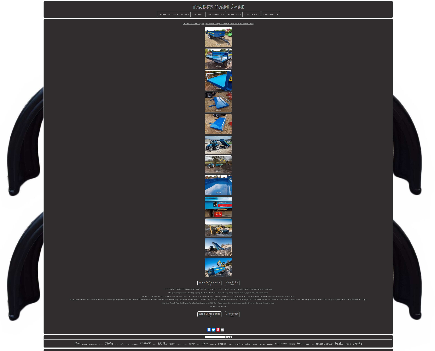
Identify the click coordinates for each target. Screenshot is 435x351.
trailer (145, 343)
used (154, 344)
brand (255, 344)
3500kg (162, 343)
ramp (348, 343)
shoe (128, 344)
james (292, 343)
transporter (324, 343)
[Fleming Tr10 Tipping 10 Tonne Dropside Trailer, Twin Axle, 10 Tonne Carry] (218, 37)
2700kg (357, 343)
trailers (101, 344)
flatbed (213, 344)
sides (122, 344)
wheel (237, 344)
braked (222, 343)
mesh (230, 344)
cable (185, 344)
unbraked (246, 344)
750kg (109, 343)
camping (135, 344)
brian (262, 344)
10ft (198, 344)
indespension (93, 344)
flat (313, 344)
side (307, 344)
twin (300, 343)
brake (339, 343)
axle (205, 343)
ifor (77, 343)
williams (281, 343)
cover (192, 343)
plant (172, 343)
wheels (179, 344)
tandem (84, 344)
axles (116, 344)
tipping (270, 344)
